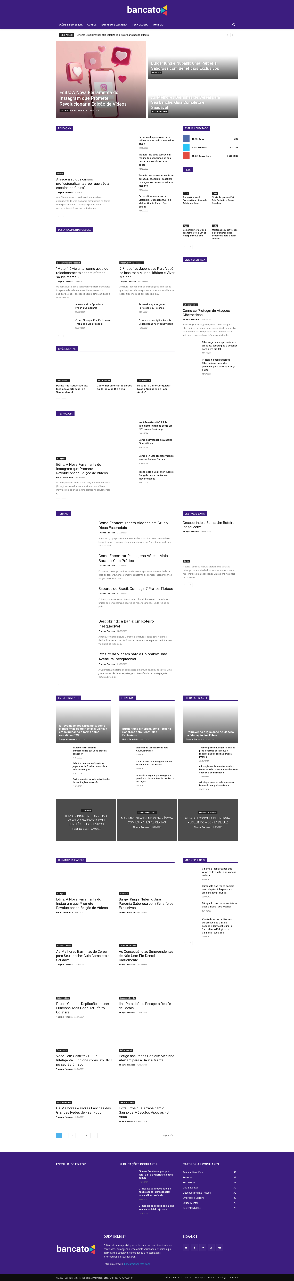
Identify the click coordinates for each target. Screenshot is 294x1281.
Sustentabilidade (127, 998)
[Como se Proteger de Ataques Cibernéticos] (127, 444)
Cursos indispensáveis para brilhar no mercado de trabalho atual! (156, 140)
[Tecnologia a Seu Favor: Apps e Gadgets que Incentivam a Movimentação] (127, 476)
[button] (234, 25)
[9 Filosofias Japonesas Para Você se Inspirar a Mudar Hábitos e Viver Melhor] (147, 250)
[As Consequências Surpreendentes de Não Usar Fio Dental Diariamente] (147, 933)
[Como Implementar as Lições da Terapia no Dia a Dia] (115, 369)
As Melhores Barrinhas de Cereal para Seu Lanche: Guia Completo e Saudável (83, 955)
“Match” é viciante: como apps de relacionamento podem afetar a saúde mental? (82, 273)
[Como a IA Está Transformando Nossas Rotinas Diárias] (127, 460)
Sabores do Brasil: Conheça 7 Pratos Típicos (136, 588)
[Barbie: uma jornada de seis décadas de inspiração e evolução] (63, 783)
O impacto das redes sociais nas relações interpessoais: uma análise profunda (218, 889)
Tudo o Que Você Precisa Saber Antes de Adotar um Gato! (195, 200)
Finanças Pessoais (147, 812)
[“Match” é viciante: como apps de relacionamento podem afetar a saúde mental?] (83, 250)
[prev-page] (58, 217)
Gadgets (64, 111)
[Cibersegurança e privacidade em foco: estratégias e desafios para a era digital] (191, 346)
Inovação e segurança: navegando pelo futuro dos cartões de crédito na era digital (155, 778)
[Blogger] (186, 1247)
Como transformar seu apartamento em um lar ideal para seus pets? (194, 233)
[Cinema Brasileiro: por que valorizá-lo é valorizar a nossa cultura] (191, 873)
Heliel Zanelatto (64, 477)
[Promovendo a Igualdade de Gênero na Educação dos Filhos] (210, 723)
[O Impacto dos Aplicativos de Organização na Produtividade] (127, 324)
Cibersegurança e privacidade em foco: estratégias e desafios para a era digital (220, 345)
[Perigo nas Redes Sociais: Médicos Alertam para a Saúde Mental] (74, 369)
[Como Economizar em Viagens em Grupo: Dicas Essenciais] (75, 534)
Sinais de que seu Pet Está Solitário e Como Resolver (223, 200)
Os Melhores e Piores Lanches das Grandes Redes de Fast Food (83, 1110)
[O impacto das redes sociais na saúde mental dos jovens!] (191, 907)
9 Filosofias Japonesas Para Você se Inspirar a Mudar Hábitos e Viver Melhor (147, 273)
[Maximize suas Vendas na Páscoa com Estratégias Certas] (147, 820)
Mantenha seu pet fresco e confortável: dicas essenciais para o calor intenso (225, 234)
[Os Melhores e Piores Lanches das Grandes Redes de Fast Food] (84, 1090)
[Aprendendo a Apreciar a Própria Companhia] (64, 308)
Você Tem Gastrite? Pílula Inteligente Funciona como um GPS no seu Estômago (156, 426)
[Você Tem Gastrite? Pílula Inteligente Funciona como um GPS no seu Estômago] (127, 426)
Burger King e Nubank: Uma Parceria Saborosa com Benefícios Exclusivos (146, 732)
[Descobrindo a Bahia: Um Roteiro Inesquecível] (75, 632)
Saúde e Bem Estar (128, 946)
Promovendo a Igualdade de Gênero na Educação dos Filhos (210, 733)
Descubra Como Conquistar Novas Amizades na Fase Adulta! (154, 389)
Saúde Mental (63, 380)
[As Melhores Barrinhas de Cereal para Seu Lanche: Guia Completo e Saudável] (193, 99)
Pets (186, 193)
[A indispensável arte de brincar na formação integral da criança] (190, 786)
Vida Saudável (63, 998)
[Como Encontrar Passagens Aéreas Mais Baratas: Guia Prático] (75, 566)
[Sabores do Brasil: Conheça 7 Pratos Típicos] (75, 599)
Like (236, 139)
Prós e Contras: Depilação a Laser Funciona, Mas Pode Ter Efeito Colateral (82, 1008)
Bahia (186, 561)
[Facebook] (194, 1247)
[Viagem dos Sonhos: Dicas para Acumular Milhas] (126, 751)
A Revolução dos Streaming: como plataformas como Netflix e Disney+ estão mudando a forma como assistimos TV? (83, 730)
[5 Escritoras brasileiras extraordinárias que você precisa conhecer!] (63, 751)
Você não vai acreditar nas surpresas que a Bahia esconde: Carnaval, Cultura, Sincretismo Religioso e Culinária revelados (217, 926)
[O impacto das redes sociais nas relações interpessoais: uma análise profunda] (191, 890)
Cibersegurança (190, 305)
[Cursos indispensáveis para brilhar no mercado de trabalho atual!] (127, 141)
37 (87, 1135)
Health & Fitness (159, 112)
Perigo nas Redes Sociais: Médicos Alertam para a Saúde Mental (72, 389)
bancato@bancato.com (137, 1264)
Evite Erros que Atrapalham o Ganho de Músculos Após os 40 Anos (144, 1112)
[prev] (227, 35)
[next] (233, 35)
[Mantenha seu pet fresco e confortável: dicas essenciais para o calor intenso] (225, 218)
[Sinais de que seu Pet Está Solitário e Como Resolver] (225, 186)
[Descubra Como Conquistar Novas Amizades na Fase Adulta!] (156, 369)
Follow (234, 147)
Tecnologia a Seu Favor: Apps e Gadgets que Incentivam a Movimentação (156, 475)
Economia (156, 72)
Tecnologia (62, 1050)
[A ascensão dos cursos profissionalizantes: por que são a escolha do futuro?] (83, 155)
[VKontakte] (219, 1247)
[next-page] (64, 217)
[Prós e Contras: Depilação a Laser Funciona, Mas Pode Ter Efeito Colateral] (84, 985)
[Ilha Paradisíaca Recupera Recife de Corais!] (147, 985)
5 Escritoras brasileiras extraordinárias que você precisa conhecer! (90, 750)
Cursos (60, 173)
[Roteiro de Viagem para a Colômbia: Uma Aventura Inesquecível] (75, 665)
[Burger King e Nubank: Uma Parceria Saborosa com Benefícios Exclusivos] (193, 60)
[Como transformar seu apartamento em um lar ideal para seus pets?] (196, 218)
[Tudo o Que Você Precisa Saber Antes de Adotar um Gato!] (196, 186)
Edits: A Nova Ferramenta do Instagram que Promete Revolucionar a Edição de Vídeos (82, 468)
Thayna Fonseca (64, 192)
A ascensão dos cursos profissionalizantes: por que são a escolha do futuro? (82, 183)
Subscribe (232, 156)
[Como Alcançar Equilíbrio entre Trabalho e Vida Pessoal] (64, 324)
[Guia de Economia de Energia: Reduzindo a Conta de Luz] (208, 820)
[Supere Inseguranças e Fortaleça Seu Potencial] (127, 308)
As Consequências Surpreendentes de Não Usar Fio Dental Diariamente (146, 955)
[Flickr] (202, 1247)
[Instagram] (211, 1247)
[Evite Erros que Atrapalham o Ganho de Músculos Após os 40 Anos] (147, 1090)
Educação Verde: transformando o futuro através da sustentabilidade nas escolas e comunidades (218, 769)
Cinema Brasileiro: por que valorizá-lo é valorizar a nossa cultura (113, 34)
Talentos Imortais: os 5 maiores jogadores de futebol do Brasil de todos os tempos (90, 766)
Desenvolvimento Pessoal (68, 263)
